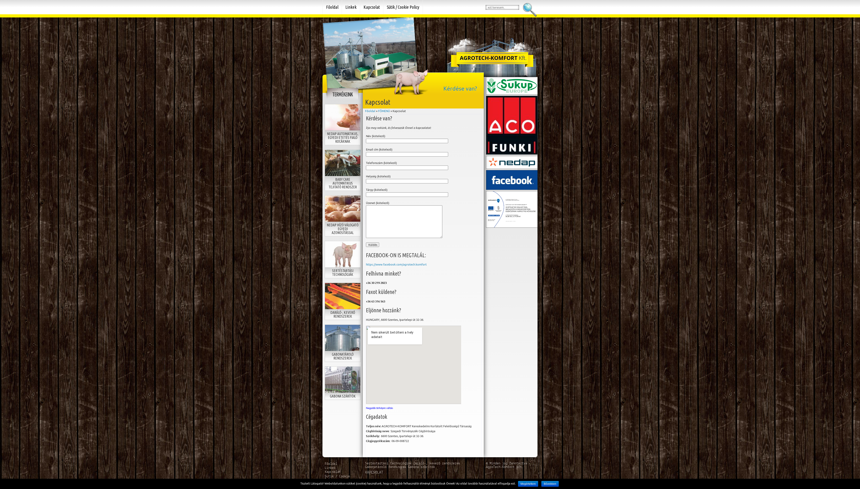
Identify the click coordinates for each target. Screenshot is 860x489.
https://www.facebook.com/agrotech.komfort (396, 264)
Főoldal (370, 111)
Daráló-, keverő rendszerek (436, 463)
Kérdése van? (460, 88)
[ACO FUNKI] (512, 124)
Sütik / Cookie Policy (403, 7)
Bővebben (550, 483)
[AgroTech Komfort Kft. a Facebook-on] (512, 179)
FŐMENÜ (384, 111)
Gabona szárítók (421, 467)
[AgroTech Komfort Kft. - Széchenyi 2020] (512, 208)
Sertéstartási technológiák (389, 463)
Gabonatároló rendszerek (386, 467)
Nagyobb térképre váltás (379, 408)
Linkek (351, 7)
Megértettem (528, 483)
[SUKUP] (512, 85)
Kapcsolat (371, 7)
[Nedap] (512, 162)
